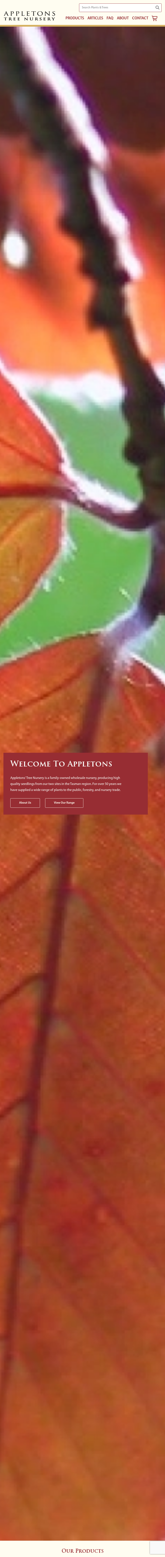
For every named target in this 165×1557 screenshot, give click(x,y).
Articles (95, 18)
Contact (140, 18)
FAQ (110, 18)
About (123, 18)
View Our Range (64, 802)
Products (75, 18)
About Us (25, 802)
